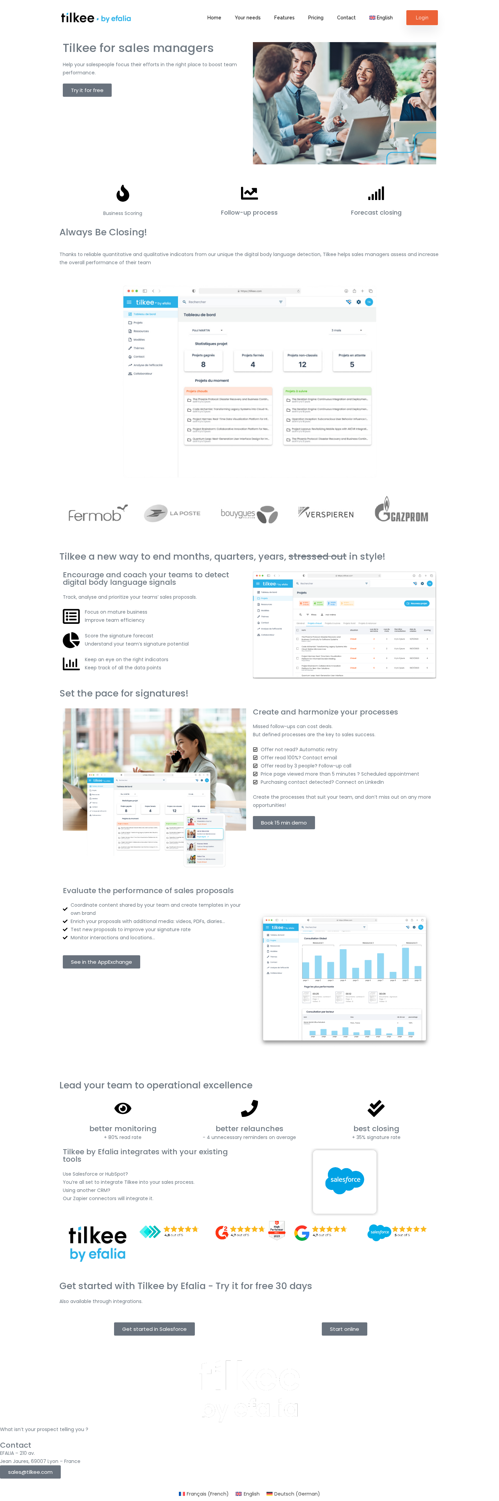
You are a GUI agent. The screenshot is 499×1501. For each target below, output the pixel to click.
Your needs (248, 17)
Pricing (316, 17)
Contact (346, 17)
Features (284, 17)
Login (422, 17)
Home (214, 17)
